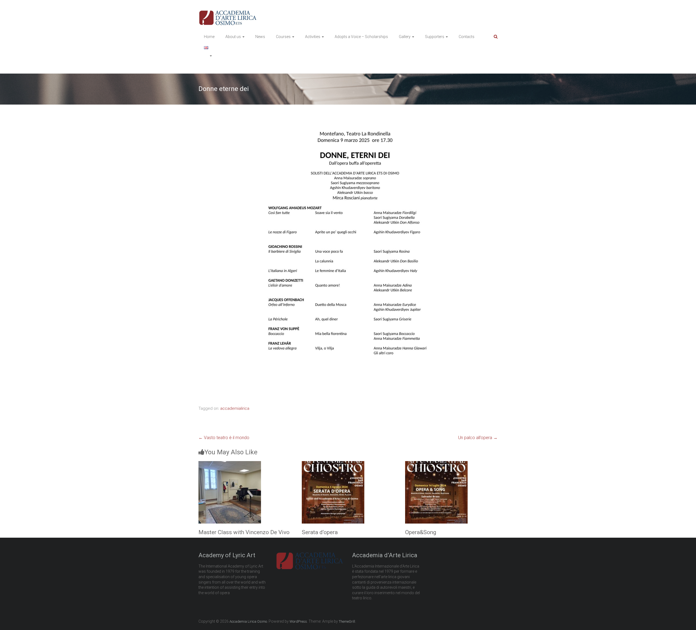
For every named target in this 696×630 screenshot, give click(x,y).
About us (233, 36)
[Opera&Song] (436, 464)
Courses (283, 36)
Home (209, 36)
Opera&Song (420, 532)
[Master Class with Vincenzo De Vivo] (229, 464)
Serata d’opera (320, 532)
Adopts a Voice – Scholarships (361, 36)
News (260, 36)
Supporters (434, 36)
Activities (312, 36)
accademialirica (234, 408)
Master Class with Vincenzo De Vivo (244, 532)
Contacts (466, 36)
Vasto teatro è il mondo (223, 437)
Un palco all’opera (478, 437)
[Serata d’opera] (333, 464)
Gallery (405, 36)
